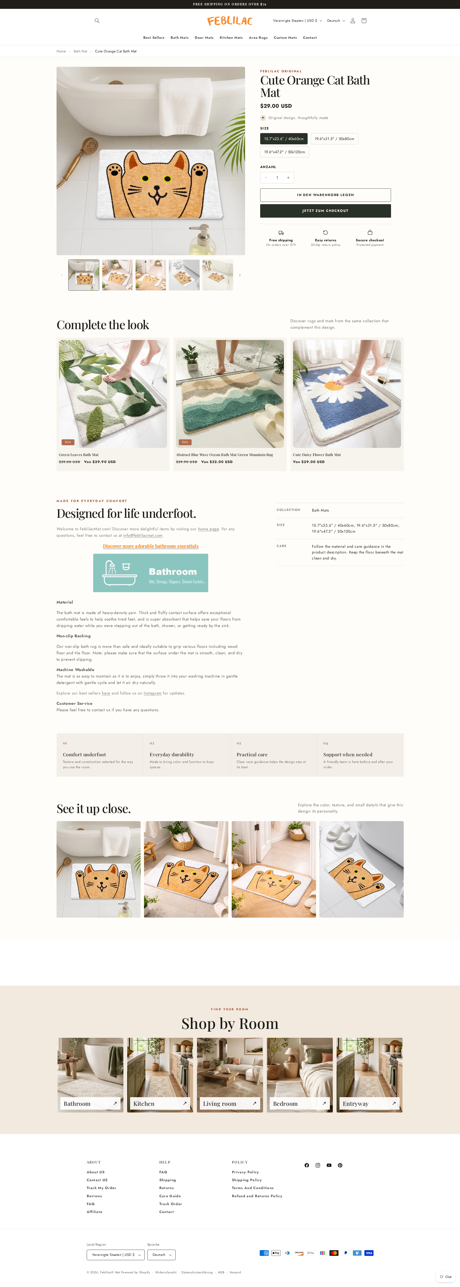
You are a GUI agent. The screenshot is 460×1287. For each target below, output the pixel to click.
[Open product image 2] (186, 869)
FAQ (91, 1204)
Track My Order (102, 1188)
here (106, 693)
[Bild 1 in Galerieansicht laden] (83, 275)
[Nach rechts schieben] (240, 275)
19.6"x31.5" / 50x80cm (334, 138)
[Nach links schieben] (62, 275)
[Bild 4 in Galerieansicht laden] (184, 275)
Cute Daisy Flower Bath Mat (317, 454)
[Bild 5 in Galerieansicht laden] (217, 275)
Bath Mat (80, 51)
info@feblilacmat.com (143, 535)
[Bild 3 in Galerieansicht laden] (150, 275)
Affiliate (95, 1211)
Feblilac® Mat (110, 1272)
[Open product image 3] (274, 869)
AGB (221, 1272)
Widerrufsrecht (165, 1272)
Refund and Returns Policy (257, 1196)
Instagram (153, 693)
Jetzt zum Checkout (325, 210)
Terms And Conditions (253, 1188)
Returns (166, 1188)
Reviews (94, 1196)
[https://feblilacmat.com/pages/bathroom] (150, 592)
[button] (97, 20)
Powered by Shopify (135, 1272)
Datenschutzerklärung (197, 1272)
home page (208, 529)
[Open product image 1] (99, 869)
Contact (166, 1211)
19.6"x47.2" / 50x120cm (284, 152)
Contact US (97, 1180)
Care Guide (170, 1196)
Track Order (170, 1204)
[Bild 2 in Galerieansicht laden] (117, 275)
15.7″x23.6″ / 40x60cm (284, 138)
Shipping (167, 1180)
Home (61, 51)
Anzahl (268, 167)
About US (96, 1172)
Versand (235, 1272)
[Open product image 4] (361, 869)
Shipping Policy (247, 1180)
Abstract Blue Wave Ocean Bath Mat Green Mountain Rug (224, 454)
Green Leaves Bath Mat (78, 454)
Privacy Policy (245, 1172)
